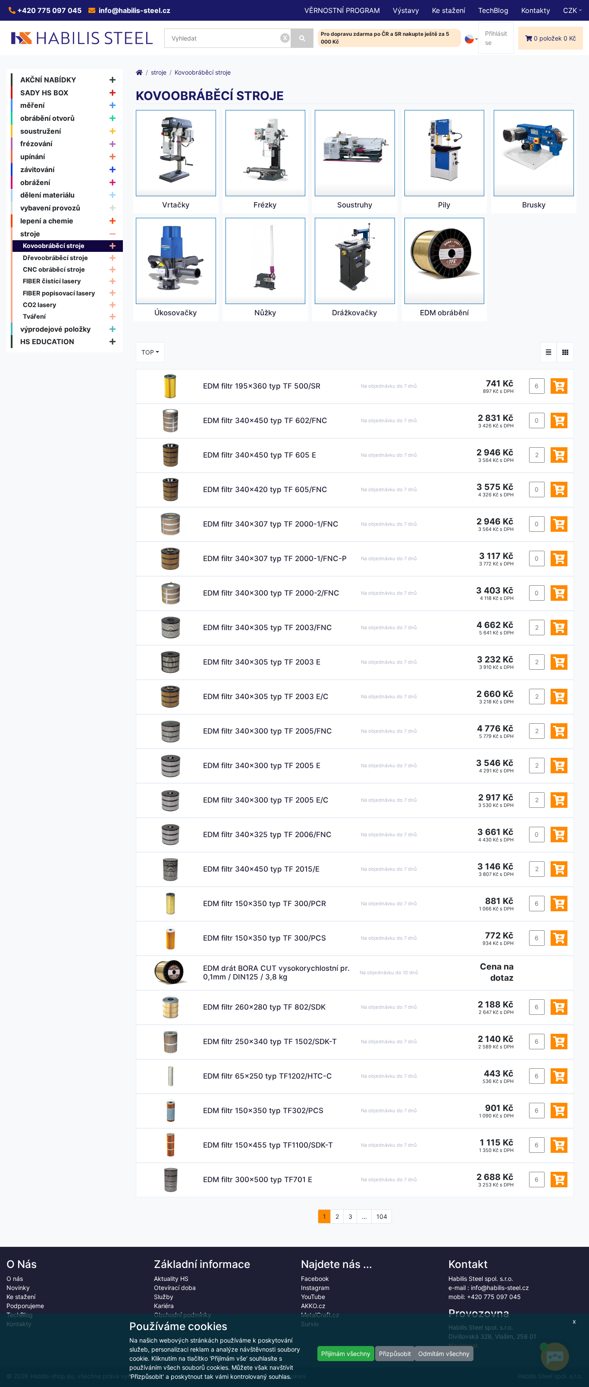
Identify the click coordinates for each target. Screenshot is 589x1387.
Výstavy (406, 10)
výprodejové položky (55, 329)
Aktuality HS (171, 1278)
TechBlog (493, 10)
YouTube (313, 1296)
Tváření (34, 316)
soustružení (40, 131)
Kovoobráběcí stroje (54, 245)
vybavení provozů (50, 208)
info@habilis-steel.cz (133, 10)
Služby (163, 1296)
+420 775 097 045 (48, 10)
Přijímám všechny (345, 1353)
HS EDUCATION (47, 341)
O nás (14, 1278)
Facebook (315, 1278)
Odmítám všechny (444, 1353)
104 (381, 1216)
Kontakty (535, 10)
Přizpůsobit (395, 1353)
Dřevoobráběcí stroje (55, 257)
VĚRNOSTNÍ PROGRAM (342, 10)
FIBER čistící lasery (52, 281)
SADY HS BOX (44, 92)
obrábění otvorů (47, 118)
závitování (37, 169)
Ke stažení (448, 10)
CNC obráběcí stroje (54, 269)
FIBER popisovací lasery (59, 293)
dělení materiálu (47, 195)
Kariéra (164, 1305)
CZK (570, 10)
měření (32, 105)
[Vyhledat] (302, 38)
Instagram (315, 1287)
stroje (30, 233)
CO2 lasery (39, 304)
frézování (36, 143)
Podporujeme (25, 1305)
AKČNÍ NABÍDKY (48, 79)
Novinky (18, 1287)
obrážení (35, 182)
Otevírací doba (175, 1287)
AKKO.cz (313, 1305)
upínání (32, 156)
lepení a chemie (46, 221)
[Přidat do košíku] (559, 386)
